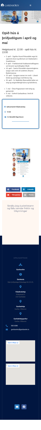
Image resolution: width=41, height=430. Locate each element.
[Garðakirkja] (20, 301)
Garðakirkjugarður (20, 319)
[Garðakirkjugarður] (20, 313)
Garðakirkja (20, 306)
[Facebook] (23, 406)
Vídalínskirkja (20, 292)
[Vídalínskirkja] (20, 286)
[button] (30, 5)
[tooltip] (17, 406)
